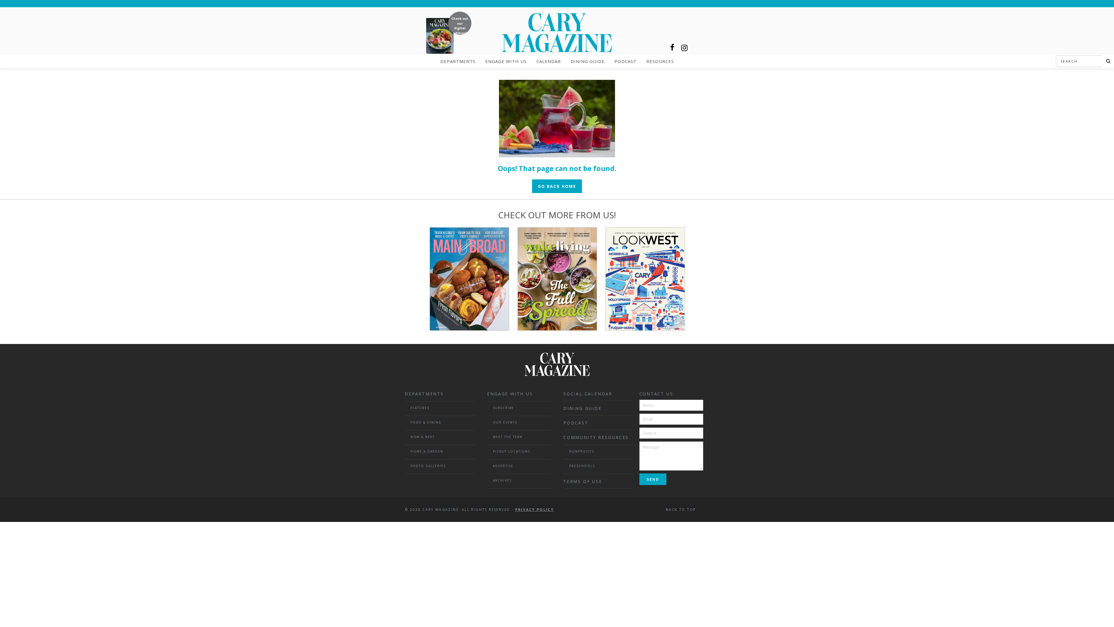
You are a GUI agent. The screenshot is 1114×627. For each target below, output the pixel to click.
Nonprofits (581, 451)
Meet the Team (508, 437)
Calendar (548, 61)
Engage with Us (506, 61)
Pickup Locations (511, 451)
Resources (660, 61)
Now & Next (422, 437)
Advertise (503, 466)
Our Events (505, 422)
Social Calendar (587, 394)
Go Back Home (557, 186)
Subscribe (503, 408)
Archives (502, 480)
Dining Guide (588, 61)
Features (419, 408)
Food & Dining (426, 422)
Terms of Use (582, 481)
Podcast (625, 61)
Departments (457, 61)
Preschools (582, 466)
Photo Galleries (428, 466)
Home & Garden (426, 451)
